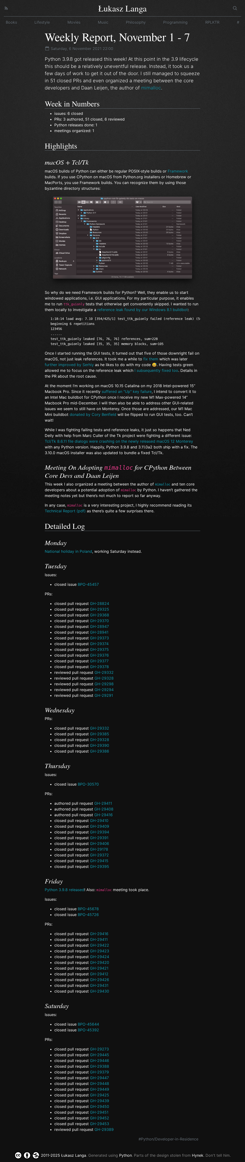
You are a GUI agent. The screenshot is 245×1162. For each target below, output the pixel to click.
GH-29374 (99, 643)
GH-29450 (99, 1106)
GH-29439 (99, 1100)
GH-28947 (99, 626)
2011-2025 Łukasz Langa (63, 1155)
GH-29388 (99, 1066)
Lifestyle (42, 22)
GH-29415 (99, 860)
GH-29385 (99, 734)
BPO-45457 (88, 584)
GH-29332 (104, 672)
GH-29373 (99, 638)
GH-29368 (99, 615)
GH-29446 (99, 1060)
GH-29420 (99, 962)
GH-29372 (99, 855)
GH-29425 (99, 1095)
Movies (73, 22)
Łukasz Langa (122, 8)
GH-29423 (99, 951)
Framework (178, 171)
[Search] (235, 8)
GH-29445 (99, 1054)
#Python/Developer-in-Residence (168, 1139)
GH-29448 (99, 1083)
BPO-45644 (88, 1024)
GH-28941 (99, 632)
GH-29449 (99, 1089)
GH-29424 (99, 956)
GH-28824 (99, 603)
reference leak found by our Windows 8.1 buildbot (142, 309)
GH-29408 (103, 809)
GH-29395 (99, 866)
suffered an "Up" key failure (127, 391)
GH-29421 (99, 968)
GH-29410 (99, 820)
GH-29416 (103, 814)
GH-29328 (104, 678)
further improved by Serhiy (69, 364)
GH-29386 (99, 751)
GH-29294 (104, 689)
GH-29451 (99, 1112)
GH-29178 (99, 849)
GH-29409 (99, 826)
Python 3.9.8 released (64, 889)
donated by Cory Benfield (93, 414)
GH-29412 (99, 974)
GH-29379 (99, 1072)
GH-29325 (99, 609)
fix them (150, 359)
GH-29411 (103, 803)
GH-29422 (99, 945)
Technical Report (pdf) (65, 510)
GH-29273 (99, 1049)
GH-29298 (104, 684)
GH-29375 (99, 649)
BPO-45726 (88, 914)
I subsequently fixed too (156, 370)
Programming (175, 22)
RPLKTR (212, 22)
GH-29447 (99, 1077)
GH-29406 (99, 843)
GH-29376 (99, 655)
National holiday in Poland (68, 551)
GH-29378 (99, 666)
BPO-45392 (88, 1030)
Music (103, 22)
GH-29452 (99, 1118)
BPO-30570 (88, 784)
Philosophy (136, 22)
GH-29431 (99, 985)
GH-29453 (99, 1123)
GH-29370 (99, 620)
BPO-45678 (88, 908)
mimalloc (151, 88)
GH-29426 (99, 979)
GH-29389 (104, 1129)
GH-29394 (99, 832)
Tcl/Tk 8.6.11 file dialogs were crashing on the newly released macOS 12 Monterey (119, 441)
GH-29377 (99, 661)
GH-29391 (99, 837)
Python (125, 1155)
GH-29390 (99, 745)
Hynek (197, 1155)
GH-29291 (104, 695)
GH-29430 (99, 991)
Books (11, 22)
